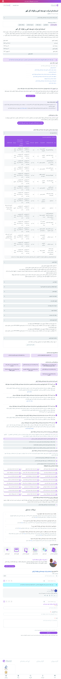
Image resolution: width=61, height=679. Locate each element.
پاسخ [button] (55, 595)
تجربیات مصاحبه (30, 24)
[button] (49, 13)
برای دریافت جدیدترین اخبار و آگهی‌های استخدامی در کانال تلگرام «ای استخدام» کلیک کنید (36, 584)
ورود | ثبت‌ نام (6, 5)
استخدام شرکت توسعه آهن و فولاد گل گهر (41, 11)
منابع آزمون (46, 24)
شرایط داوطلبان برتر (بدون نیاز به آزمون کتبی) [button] (49, 286)
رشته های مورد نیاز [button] (53, 133)
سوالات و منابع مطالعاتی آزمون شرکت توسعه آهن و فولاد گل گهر (30, 123)
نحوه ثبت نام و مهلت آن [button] (52, 305)
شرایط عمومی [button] (54, 262)
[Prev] (11, 581)
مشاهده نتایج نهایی (30, 96)
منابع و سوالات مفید (23, 108)
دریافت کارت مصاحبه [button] (53, 315)
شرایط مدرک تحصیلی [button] (53, 296)
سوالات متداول (21, 24)
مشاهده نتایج (29, 391)
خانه (55, 677)
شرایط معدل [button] (54, 291)
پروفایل (6, 677)
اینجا (36, 517)
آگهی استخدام (53, 24)
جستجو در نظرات (55, 573)
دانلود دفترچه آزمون (30, 344)
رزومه (18, 677)
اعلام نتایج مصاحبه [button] (53, 320)
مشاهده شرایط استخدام (29, 428)
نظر (56, 618)
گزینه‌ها (42, 677)
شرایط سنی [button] (55, 282)
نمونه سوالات (38, 24)
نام (56, 605)
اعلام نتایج (30, 54)
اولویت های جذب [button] (54, 301)
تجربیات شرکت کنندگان (9, 566)
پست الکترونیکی (54, 612)
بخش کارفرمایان (16, 5)
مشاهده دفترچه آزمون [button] (53, 338)
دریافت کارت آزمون (29, 401)
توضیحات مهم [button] (54, 310)
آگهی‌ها (30, 677)
